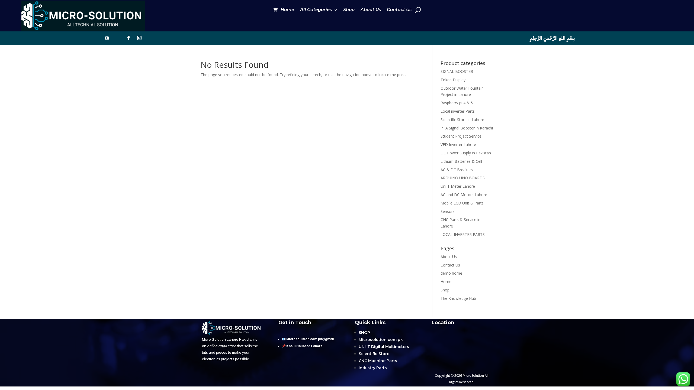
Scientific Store (374, 353)
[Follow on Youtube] (106, 38)
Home (287, 10)
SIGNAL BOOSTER (457, 71)
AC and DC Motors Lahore (464, 194)
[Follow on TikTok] (117, 38)
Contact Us (399, 10)
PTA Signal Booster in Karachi (467, 128)
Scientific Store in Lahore (462, 119)
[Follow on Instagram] (139, 38)
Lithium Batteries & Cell (461, 161)
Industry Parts (373, 367)
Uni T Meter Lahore (458, 186)
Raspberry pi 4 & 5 (457, 102)
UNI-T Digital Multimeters (384, 346)
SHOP (364, 332)
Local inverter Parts (458, 111)
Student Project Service (461, 136)
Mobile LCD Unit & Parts (462, 203)
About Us (371, 10)
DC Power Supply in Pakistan (466, 152)
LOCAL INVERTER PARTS (463, 234)
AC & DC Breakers (457, 169)
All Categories (316, 10)
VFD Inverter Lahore (458, 144)
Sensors (448, 211)
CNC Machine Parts (378, 360)
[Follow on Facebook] (128, 38)
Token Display (453, 79)
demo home (451, 273)
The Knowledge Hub (458, 298)
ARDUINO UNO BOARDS (463, 177)
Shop (349, 10)
